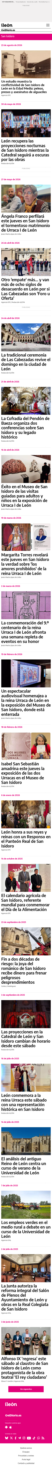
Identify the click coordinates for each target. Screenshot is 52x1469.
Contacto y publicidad (26, 1463)
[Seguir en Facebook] (15, 1438)
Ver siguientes (26, 1389)
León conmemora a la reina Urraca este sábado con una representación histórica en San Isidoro (24, 1102)
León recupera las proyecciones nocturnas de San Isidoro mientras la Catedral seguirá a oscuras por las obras (25, 150)
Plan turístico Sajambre (44, 2)
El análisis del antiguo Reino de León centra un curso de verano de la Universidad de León (23, 1165)
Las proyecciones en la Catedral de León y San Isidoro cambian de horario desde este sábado (25, 1038)
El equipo (26, 1452)
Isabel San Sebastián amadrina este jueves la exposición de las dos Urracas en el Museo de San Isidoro (22, 773)
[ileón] (19, 1404)
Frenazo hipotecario (21, 2)
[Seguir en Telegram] (19, 1438)
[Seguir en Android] (6, 1427)
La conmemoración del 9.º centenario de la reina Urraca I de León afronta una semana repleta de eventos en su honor (25, 632)
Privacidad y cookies (26, 1456)
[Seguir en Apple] (10, 1427)
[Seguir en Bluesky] (6, 1438)
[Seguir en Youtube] (29, 1438)
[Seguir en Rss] (43, 1438)
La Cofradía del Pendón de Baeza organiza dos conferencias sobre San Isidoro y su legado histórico (25, 427)
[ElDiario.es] (19, 1415)
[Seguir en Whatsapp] (38, 1438)
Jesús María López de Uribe (11, 234)
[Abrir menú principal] (47, 25)
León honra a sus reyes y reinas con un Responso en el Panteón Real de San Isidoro (26, 839)
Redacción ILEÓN (7, 163)
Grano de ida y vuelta (32, 2)
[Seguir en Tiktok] (34, 1438)
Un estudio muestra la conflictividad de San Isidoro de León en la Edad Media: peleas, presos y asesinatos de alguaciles (24, 86)
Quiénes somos (26, 1448)
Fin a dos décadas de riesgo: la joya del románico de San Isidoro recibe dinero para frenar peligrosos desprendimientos (24, 970)
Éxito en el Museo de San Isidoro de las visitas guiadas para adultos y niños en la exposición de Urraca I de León (24, 495)
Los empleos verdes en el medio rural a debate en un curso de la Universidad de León (26, 1229)
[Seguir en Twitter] (11, 1438)
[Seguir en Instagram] (24, 1438)
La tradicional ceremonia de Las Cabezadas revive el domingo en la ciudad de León (25, 362)
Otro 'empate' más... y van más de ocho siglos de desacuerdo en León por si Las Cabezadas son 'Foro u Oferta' (25, 288)
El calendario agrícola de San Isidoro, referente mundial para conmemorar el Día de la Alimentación (25, 902)
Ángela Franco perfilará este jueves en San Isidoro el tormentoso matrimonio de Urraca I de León (25, 223)
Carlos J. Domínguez (8, 986)
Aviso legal (26, 1459)
